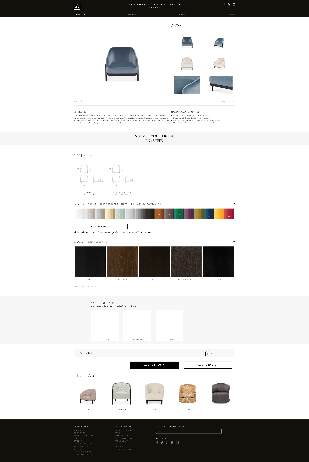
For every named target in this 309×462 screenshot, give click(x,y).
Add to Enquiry (154, 365)
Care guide (120, 444)
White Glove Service (125, 438)
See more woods (84, 287)
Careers (78, 441)
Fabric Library (122, 441)
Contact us (79, 433)
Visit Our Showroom (84, 435)
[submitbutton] (219, 431)
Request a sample (100, 226)
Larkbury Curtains (83, 454)
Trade (182, 14)
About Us (78, 430)
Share (77, 101)
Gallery (231, 14)
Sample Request (123, 435)
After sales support (125, 449)
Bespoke (132, 14)
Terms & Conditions (83, 444)
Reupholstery (122, 446)
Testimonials (80, 438)
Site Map (77, 449)
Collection (79, 14)
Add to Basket (208, 365)
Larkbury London (82, 452)
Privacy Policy (81, 446)
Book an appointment (126, 430)
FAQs (117, 433)
